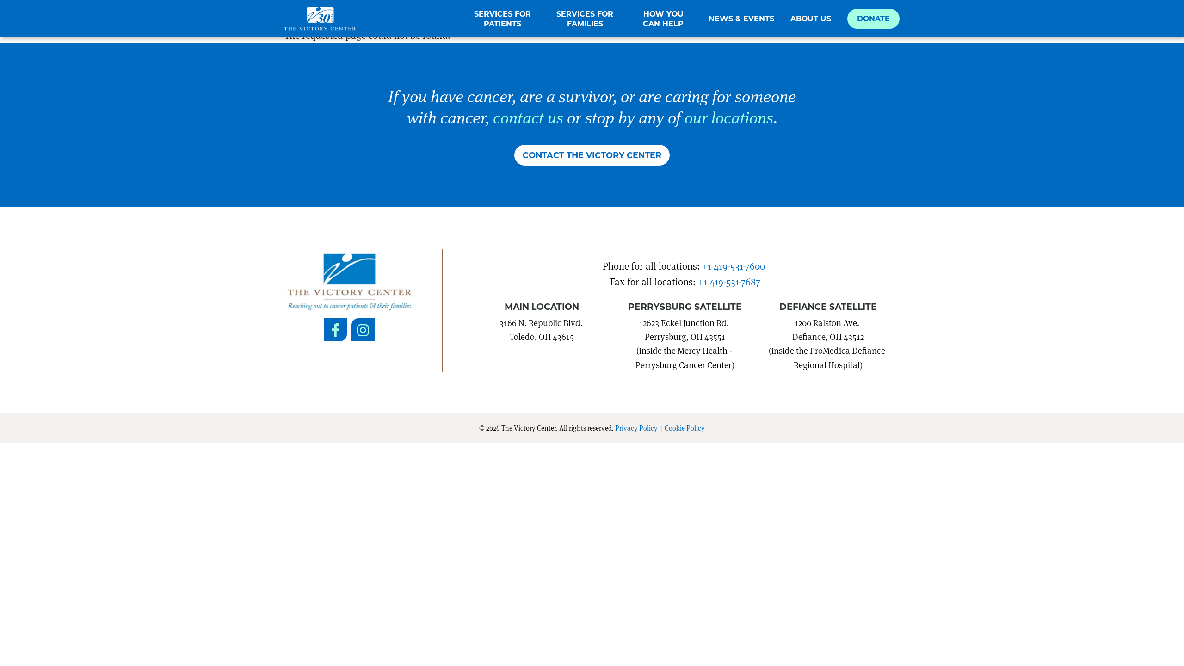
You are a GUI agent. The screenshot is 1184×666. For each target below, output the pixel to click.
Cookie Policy (685, 427)
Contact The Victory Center (592, 154)
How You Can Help (663, 18)
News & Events (741, 18)
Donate (873, 18)
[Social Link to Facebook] (335, 329)
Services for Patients (502, 18)
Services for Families (584, 18)
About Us (810, 18)
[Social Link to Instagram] (363, 329)
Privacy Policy (636, 427)
